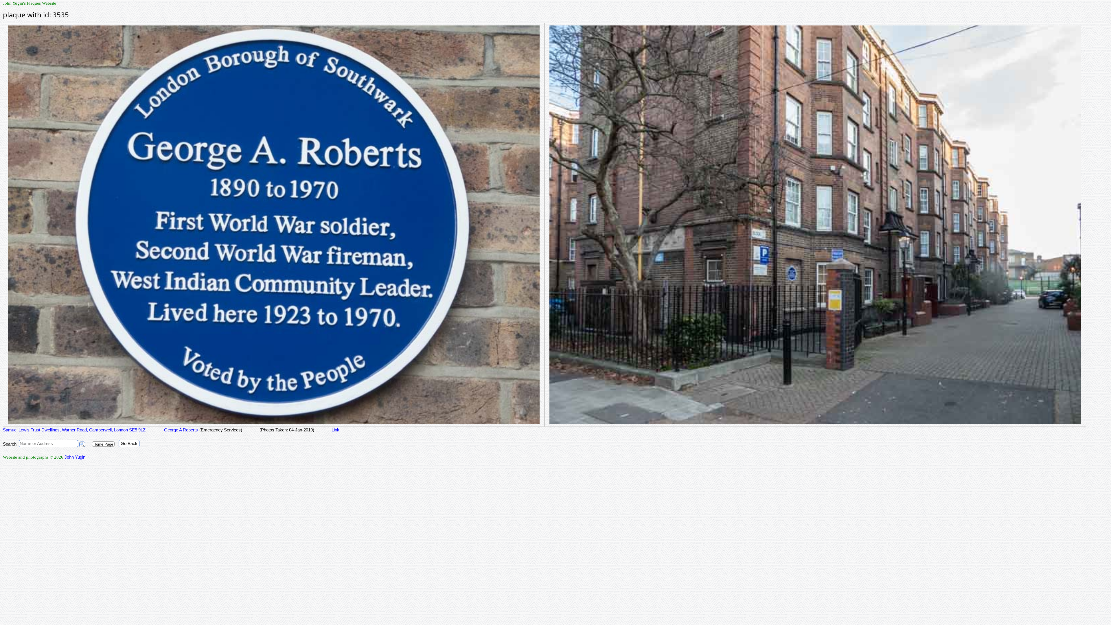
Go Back (129, 443)
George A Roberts (180, 429)
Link (335, 429)
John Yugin (75, 457)
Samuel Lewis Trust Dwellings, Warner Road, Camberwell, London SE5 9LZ (74, 429)
